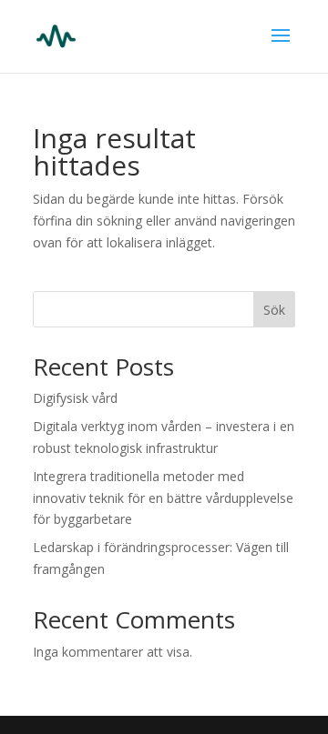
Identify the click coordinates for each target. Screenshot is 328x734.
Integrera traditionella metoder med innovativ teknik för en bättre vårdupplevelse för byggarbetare (163, 498)
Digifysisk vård (75, 398)
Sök (274, 309)
